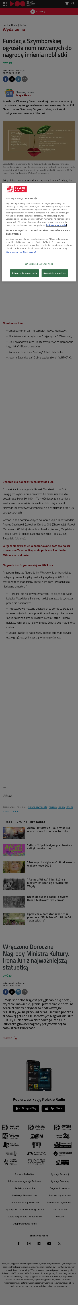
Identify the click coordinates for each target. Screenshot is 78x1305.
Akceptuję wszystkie (55, 273)
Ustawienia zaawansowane (39, 263)
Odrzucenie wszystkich (24, 273)
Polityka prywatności (56, 225)
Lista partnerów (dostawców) (21, 252)
